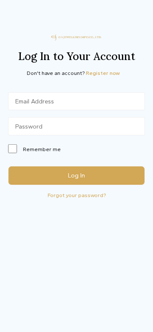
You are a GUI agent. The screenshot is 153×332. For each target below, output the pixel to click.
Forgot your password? (77, 195)
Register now (103, 73)
